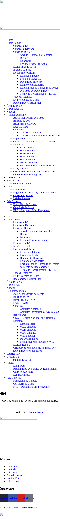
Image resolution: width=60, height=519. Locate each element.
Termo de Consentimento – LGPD (38, 93)
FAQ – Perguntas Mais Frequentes (31, 210)
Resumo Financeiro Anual (34, 63)
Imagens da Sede (22, 69)
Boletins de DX (21, 120)
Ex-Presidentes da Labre (26, 99)
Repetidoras (19, 138)
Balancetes (25, 60)
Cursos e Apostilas (23, 195)
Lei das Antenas (21, 198)
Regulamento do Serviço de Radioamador (35, 192)
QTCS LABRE (15, 108)
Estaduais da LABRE (24, 66)
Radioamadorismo (16, 114)
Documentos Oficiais (24, 72)
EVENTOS (13, 180)
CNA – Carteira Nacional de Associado (34, 141)
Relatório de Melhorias (32, 84)
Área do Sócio (14, 105)
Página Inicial (36, 412)
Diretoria (11, 469)
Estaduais (12, 472)
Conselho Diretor (22, 51)
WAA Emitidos (28, 150)
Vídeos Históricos (22, 96)
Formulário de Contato (25, 204)
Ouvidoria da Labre (23, 207)
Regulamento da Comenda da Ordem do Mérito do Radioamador (39, 89)
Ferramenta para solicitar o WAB (37, 165)
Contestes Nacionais (30, 132)
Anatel (10, 186)
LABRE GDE (21, 126)
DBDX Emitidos (29, 162)
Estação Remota (21, 168)
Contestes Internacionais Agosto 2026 (40, 135)
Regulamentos (27, 147)
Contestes (18, 129)
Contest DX (13, 478)
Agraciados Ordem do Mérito (28, 117)
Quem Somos (14, 42)
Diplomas (18, 144)
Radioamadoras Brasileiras (27, 102)
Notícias (11, 111)
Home (10, 39)
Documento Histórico (31, 81)
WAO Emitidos (28, 156)
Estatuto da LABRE (30, 78)
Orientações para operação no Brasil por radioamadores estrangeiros (34, 173)
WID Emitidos (27, 159)
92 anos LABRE (22, 183)
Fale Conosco (14, 201)
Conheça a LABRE (23, 45)
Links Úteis (19, 189)
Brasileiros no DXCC (24, 123)
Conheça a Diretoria (23, 48)
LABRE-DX (13, 177)
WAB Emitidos (28, 153)
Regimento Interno (30, 75)
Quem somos (13, 466)
